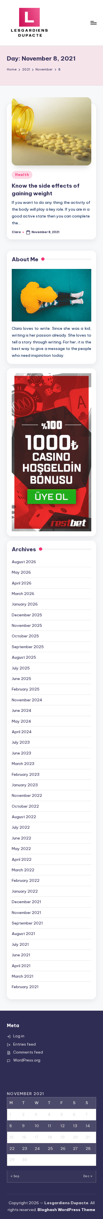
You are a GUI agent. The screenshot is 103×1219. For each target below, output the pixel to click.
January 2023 (25, 784)
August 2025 (24, 657)
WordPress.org (26, 1060)
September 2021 (27, 923)
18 (50, 1137)
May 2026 (21, 572)
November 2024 (27, 699)
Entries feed (24, 1044)
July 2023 (21, 742)
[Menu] (93, 22)
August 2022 (24, 816)
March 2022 (23, 869)
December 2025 (27, 614)
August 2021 (23, 933)
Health (22, 175)
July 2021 (20, 944)
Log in (18, 1035)
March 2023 (23, 763)
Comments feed (28, 1052)
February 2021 (25, 986)
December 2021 (26, 901)
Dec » (87, 1176)
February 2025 (25, 689)
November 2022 (27, 795)
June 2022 (21, 838)
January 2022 (25, 891)
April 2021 (21, 965)
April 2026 (21, 583)
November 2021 (26, 912)
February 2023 (25, 774)
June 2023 (21, 753)
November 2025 (27, 625)
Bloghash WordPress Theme (66, 1209)
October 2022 (25, 806)
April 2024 (22, 731)
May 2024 (21, 721)
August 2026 (24, 561)
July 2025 (21, 668)
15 (11, 1137)
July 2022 (21, 827)
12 (62, 1125)
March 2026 (23, 593)
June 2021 (21, 954)
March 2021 (22, 976)
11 (49, 1125)
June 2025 (21, 678)
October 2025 (25, 635)
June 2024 (21, 710)
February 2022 (25, 880)
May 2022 (21, 848)
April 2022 (21, 859)
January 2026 (25, 604)
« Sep (15, 1176)
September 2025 (28, 646)
